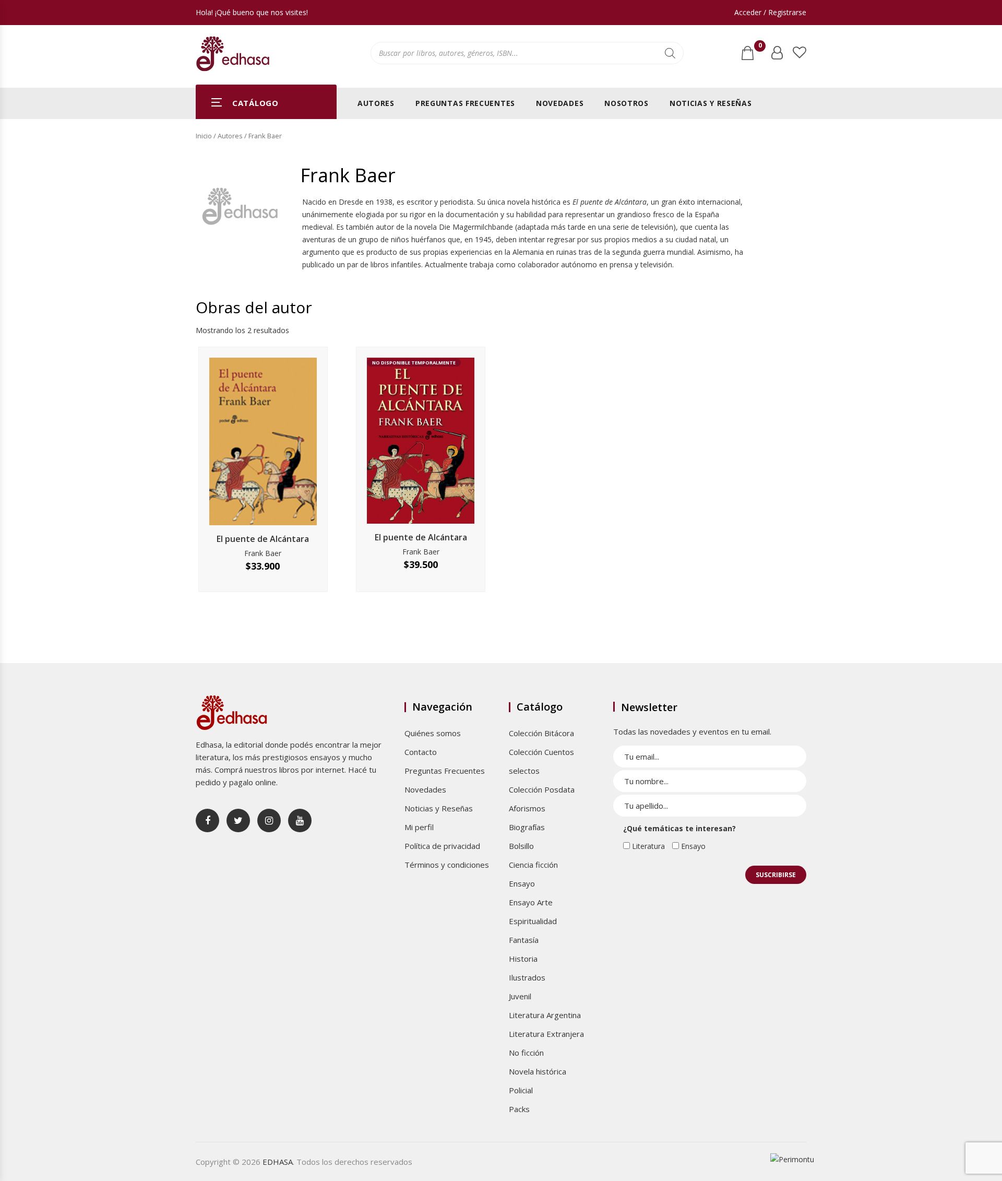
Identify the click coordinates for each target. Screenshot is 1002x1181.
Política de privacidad (442, 846)
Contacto (420, 752)
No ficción (526, 1052)
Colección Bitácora (541, 733)
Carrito (759, 48)
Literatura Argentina (545, 1015)
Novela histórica (537, 1071)
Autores (376, 103)
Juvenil (520, 996)
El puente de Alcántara (263, 539)
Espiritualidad (533, 921)
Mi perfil (419, 827)
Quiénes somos (432, 733)
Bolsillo (521, 846)
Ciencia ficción (533, 864)
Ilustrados (527, 977)
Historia (523, 958)
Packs (519, 1109)
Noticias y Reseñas (711, 103)
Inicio (204, 135)
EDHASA (278, 1161)
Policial (521, 1090)
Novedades (559, 103)
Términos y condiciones (446, 864)
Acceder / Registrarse (770, 12)
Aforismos (527, 808)
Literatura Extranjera (546, 1034)
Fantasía (524, 940)
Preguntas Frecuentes (465, 103)
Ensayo (522, 883)
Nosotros (626, 103)
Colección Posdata (542, 789)
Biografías (527, 827)
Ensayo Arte (531, 902)
